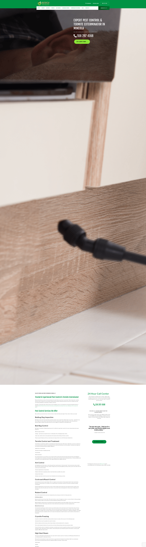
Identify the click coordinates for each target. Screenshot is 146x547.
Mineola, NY (102, 463)
